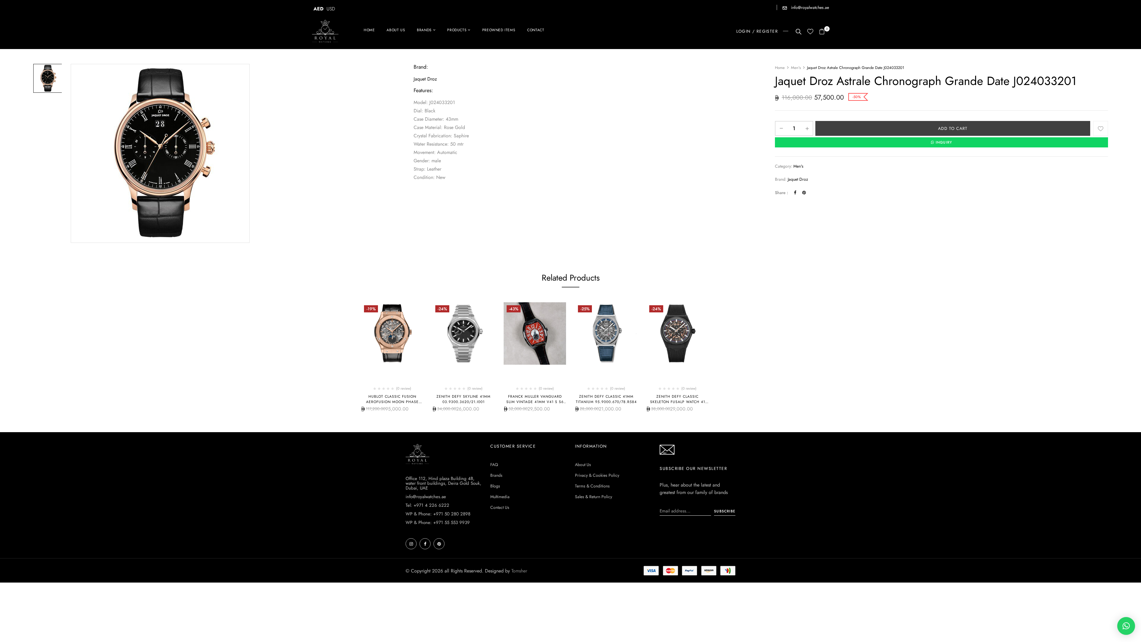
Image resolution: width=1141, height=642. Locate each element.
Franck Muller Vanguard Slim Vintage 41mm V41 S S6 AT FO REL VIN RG (535, 402)
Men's (796, 67)
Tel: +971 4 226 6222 (427, 505)
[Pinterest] (804, 193)
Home (780, 67)
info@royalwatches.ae (809, 7)
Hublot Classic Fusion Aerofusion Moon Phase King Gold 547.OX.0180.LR (392, 402)
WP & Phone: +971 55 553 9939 (438, 522)
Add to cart (952, 128)
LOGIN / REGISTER (757, 31)
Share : (781, 193)
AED (318, 8)
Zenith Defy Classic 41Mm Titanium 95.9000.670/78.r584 (606, 399)
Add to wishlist (1100, 128)
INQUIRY (944, 142)
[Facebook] (795, 193)
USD (331, 8)
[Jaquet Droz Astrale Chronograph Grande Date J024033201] (47, 78)
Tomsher (519, 570)
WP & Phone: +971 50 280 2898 (438, 514)
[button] (824, 32)
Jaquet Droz (798, 179)
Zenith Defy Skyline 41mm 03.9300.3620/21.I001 (463, 399)
